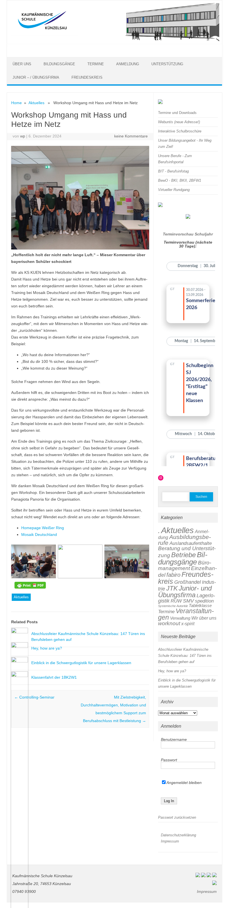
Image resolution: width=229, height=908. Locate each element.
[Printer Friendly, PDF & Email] (30, 585)
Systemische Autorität (173, 606)
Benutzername (174, 739)
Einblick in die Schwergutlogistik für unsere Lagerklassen (81, 662)
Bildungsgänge (59, 64)
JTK (172, 588)
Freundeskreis (86, 77)
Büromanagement (184, 565)
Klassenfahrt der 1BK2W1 (54, 677)
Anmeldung (127, 64)
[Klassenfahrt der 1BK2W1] (19, 675)
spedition (204, 601)
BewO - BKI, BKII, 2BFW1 (179, 180)
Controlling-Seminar (34, 697)
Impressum (170, 841)
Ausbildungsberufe (184, 540)
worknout (169, 623)
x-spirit (187, 623)
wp (22, 136)
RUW (176, 601)
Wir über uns (203, 618)
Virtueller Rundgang (174, 190)
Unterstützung (167, 64)
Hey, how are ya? (46, 648)
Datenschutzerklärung (178, 835)
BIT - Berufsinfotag (173, 171)
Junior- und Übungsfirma (185, 592)
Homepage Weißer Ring (42, 528)
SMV (188, 601)
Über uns (22, 64)
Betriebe (183, 555)
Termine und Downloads (177, 113)
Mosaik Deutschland (39, 534)
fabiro (173, 575)
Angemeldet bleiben (184, 782)
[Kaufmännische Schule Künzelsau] (114, 40)
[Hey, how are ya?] (19, 646)
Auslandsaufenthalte (191, 543)
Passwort (169, 760)
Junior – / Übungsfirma (36, 77)
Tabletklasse (200, 605)
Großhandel (187, 582)
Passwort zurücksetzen (177, 817)
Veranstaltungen (186, 614)
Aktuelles (36, 103)
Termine (95, 64)
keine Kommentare (131, 136)
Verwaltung (180, 618)
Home (16, 103)
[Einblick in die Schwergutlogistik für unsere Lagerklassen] (19, 661)
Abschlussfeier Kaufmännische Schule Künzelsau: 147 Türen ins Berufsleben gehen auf (185, 655)
